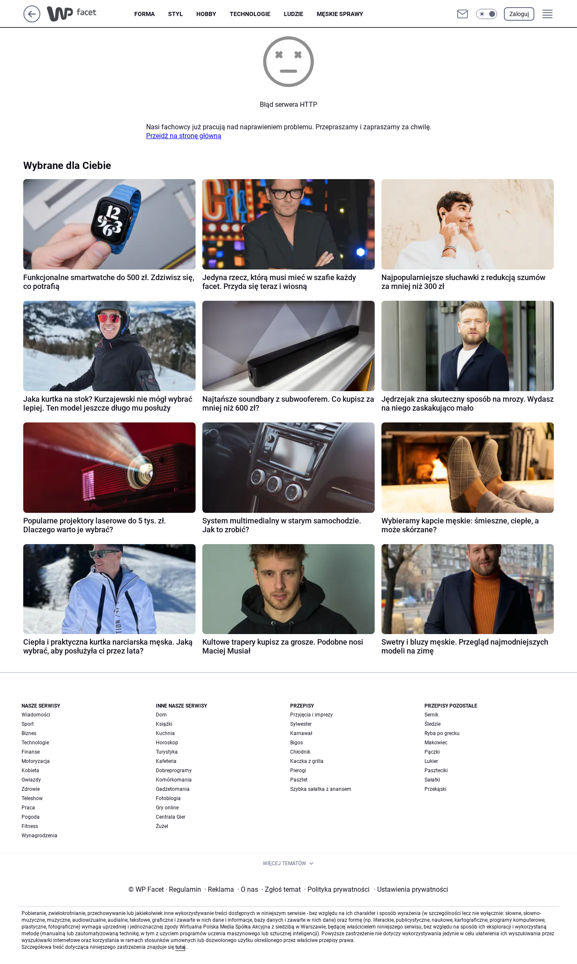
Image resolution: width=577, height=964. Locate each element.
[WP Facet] (90, 14)
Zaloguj (519, 14)
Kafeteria (166, 761)
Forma (144, 14)
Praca (28, 808)
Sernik (431, 715)
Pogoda (31, 817)
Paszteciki (436, 770)
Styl (175, 14)
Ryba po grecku (442, 733)
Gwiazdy (31, 780)
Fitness (30, 826)
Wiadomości (36, 715)
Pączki (432, 752)
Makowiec (436, 743)
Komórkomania (174, 780)
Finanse (31, 752)
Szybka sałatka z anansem (320, 789)
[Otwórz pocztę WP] (462, 14)
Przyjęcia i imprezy (311, 715)
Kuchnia (165, 733)
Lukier (431, 761)
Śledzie (433, 724)
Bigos (296, 743)
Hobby (206, 14)
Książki (164, 724)
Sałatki (432, 780)
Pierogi (298, 770)
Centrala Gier (170, 817)
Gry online (167, 808)
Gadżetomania (173, 789)
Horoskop (167, 743)
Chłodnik (300, 752)
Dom (161, 715)
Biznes (29, 733)
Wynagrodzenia (39, 836)
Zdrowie (31, 789)
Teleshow (32, 798)
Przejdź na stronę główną (183, 136)
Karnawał (301, 733)
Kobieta (30, 770)
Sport (28, 724)
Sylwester (301, 724)
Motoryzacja (36, 761)
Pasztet (299, 780)
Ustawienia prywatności (411, 889)
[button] (486, 14)
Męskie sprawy (340, 14)
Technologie (250, 14)
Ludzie (293, 14)
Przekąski (435, 789)
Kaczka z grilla (307, 761)
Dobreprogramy (174, 770)
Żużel (162, 826)
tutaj (180, 947)
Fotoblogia (168, 798)
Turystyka (167, 752)
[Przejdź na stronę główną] (32, 20)
